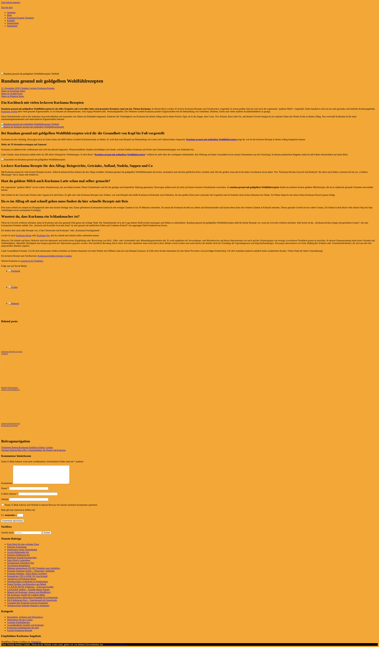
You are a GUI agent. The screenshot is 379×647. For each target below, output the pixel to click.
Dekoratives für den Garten (20, 619)
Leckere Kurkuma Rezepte (41, 88)
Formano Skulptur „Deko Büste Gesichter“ (27, 573)
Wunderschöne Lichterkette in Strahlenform (27, 581)
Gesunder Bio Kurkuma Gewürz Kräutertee (27, 603)
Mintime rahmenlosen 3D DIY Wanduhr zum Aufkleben (33, 568)
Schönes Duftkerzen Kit (18, 555)
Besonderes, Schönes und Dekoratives (25, 617)
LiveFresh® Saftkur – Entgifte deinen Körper (28, 589)
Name (5, 488)
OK (105, 644)
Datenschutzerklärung (117, 644)
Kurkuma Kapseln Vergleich (20, 18)
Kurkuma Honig (23, 235)
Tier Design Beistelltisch (18, 565)
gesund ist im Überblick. (32, 261)
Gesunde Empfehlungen (18, 622)
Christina (24, 88)
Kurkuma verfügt (9, 111)
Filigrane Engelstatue (17, 547)
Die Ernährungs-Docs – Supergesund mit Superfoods (32, 600)
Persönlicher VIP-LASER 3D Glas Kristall (27, 576)
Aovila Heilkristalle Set (18, 552)
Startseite (11, 12)
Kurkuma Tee (43, 235)
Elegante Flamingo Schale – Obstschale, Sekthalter (31, 571)
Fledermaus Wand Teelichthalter (22, 549)
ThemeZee (36, 641)
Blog (9, 15)
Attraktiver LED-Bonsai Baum (21, 579)
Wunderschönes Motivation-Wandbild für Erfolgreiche (32, 597)
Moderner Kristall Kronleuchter (22, 557)
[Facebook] (14, 271)
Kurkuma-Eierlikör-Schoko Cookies (55, 256)
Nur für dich (7, 7)
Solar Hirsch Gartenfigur (18, 560)
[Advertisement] (189, 50)
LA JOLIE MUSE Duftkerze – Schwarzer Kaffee (30, 587)
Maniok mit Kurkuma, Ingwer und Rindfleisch (29, 592)
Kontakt (11, 20)
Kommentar (6, 483)
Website (5, 499)
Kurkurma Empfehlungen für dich (23, 627)
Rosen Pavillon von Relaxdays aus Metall (26, 584)
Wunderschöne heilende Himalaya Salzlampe (28, 605)
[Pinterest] (14, 303)
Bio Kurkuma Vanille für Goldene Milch (26, 595)
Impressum (12, 26)
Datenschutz (13, 23)
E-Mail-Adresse (9, 494)
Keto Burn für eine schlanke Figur (23, 544)
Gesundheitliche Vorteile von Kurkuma (25, 625)
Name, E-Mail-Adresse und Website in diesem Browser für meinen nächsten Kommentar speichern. (51, 505)
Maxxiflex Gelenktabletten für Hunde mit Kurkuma (33, 450)
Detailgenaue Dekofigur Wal (20, 563)
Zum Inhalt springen (10, 2)
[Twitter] (13, 287)
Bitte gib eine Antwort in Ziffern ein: (18, 510)
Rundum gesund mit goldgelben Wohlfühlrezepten (211, 139)
